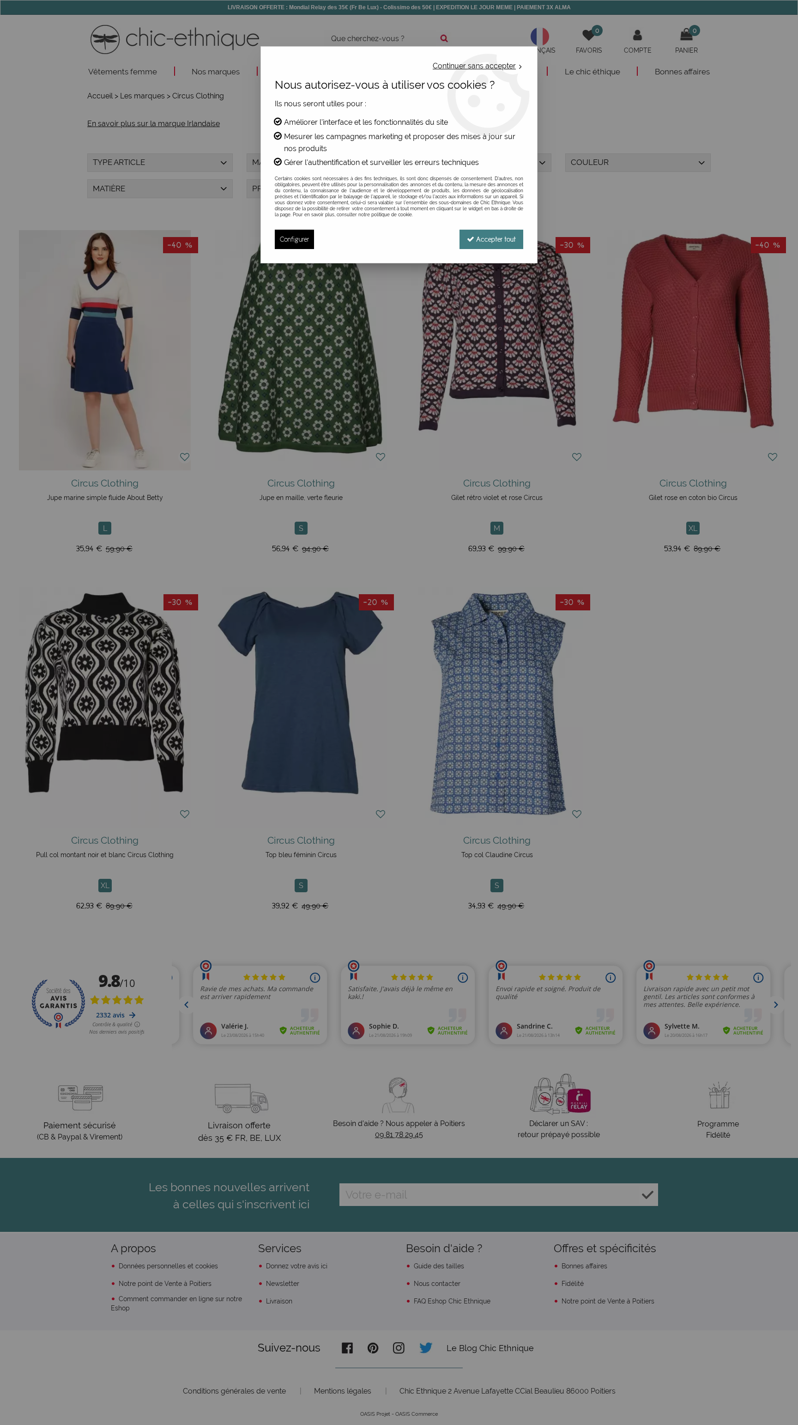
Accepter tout (495, 239)
